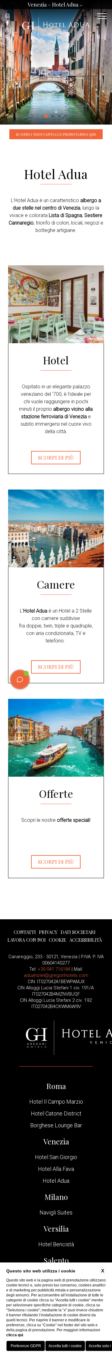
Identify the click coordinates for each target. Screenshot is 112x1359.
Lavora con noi (26, 940)
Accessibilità (85, 940)
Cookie (57, 940)
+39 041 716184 (54, 969)
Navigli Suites (56, 1212)
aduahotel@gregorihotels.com (56, 975)
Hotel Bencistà (56, 1244)
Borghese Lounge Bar (56, 1125)
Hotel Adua (56, 1181)
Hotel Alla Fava (56, 1169)
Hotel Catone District (56, 1113)
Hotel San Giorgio (56, 1157)
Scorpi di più (56, 457)
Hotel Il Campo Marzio (56, 1102)
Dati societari (78, 932)
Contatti (25, 932)
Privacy (48, 932)
